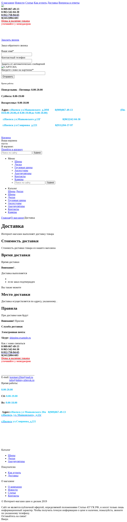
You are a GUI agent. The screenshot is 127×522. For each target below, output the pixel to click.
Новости (20, 2)
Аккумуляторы (23, 173)
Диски (18, 164)
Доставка (52, 2)
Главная (5, 217)
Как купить (40, 2)
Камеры (19, 179)
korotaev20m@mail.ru (21, 377)
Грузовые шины (24, 167)
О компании (15, 486)
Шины (18, 161)
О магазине (7, 2)
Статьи (29, 2)
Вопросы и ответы (69, 2)
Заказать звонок (10, 39)
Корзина (6, 137)
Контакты (20, 176)
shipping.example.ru (20, 337)
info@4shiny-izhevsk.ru (21, 380)
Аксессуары (21, 170)
